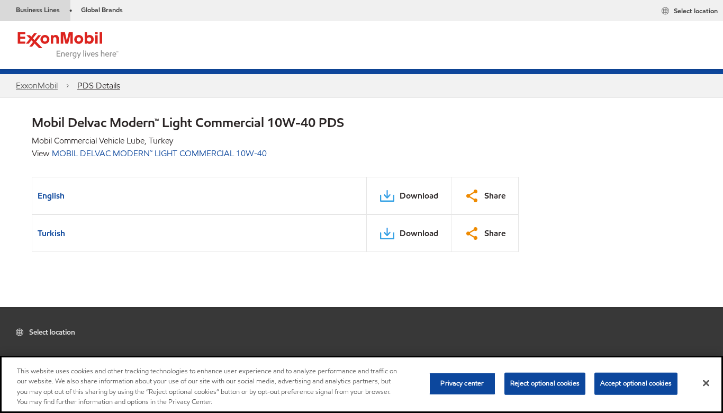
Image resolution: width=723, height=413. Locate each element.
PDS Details (98, 85)
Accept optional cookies (636, 383)
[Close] (706, 382)
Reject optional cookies (545, 383)
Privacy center (462, 383)
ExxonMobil (37, 85)
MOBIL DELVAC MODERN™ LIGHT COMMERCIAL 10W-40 (159, 153)
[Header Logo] (68, 44)
